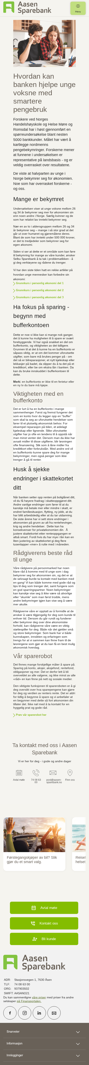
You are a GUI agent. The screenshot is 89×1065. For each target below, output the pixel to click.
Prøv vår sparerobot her (31, 714)
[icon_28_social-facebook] (10, 1013)
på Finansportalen (29, 1001)
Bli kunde (44, 939)
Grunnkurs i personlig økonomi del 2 (40, 290)
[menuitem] (27, 8)
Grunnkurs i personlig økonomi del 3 (40, 297)
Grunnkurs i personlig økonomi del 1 (40, 283)
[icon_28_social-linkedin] (39, 1013)
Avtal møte (44, 908)
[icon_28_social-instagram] (24, 1013)
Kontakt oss (44, 923)
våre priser (39, 997)
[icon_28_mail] (54, 1013)
